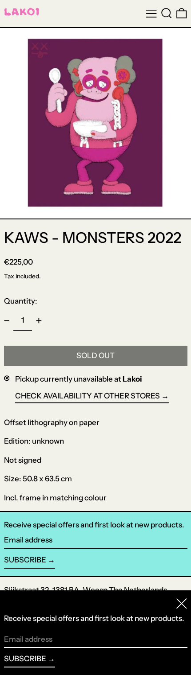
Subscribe (25, 559)
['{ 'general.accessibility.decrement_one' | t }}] (6, 320)
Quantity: (20, 301)
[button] (166, 13)
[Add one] (38, 320)
